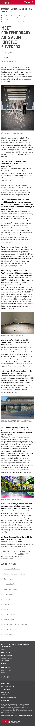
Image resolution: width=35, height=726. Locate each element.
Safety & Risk (5, 683)
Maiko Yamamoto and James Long (16, 624)
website (21, 554)
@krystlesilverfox (7, 559)
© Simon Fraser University (25, 715)
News (13, 18)
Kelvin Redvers (9, 599)
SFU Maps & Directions (7, 686)
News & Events (5, 18)
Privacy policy (14, 715)
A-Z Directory (5, 700)
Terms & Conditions (5, 715)
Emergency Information (8, 697)
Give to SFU (4, 695)
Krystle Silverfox (9, 584)
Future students (6, 655)
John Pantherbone (10, 589)
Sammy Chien (9, 619)
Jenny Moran (8, 579)
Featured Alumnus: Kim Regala (14, 574)
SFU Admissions (5, 689)
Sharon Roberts (9, 594)
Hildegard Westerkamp (12, 569)
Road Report (5, 692)
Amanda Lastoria (10, 630)
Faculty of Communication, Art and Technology (16, 10)
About (3, 649)
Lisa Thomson (9, 635)
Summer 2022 (4, 20)
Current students (6, 658)
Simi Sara (7, 604)
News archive (20, 18)
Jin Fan (6, 609)
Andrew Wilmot (9, 614)
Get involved (5, 661)
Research (4, 663)
